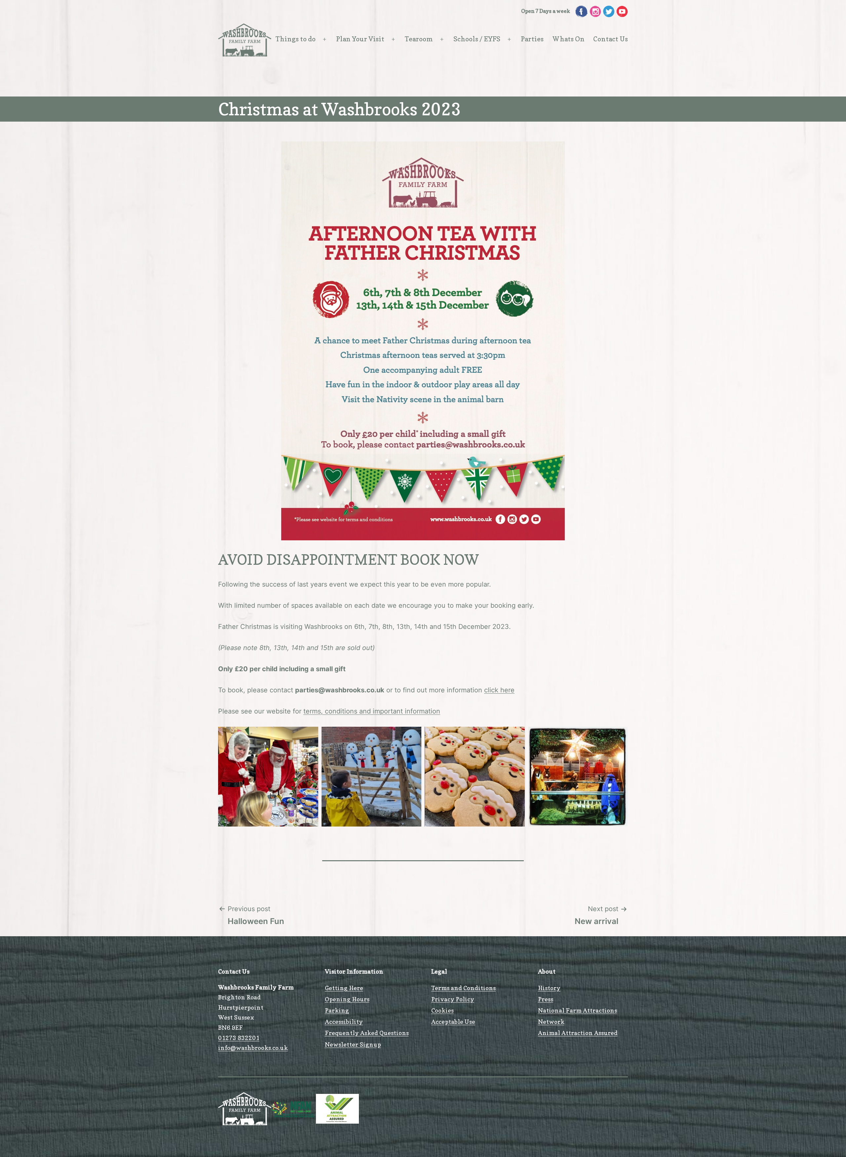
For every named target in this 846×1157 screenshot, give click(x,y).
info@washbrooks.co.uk (253, 1047)
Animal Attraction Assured (578, 1032)
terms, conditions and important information (371, 711)
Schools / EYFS (476, 39)
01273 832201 (238, 1037)
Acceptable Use (453, 1021)
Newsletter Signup (353, 1044)
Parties (532, 39)
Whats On (569, 39)
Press (545, 999)
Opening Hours (347, 999)
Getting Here (344, 987)
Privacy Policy (452, 999)
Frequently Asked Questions (367, 1032)
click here (499, 690)
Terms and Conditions (463, 987)
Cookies (442, 1010)
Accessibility (344, 1021)
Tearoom (419, 39)
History (549, 987)
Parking (337, 1010)
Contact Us (610, 39)
